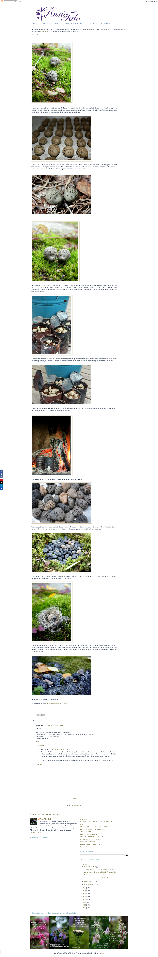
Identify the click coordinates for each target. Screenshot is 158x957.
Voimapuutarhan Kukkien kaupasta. (56, 703)
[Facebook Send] (1, 474)
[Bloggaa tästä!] (38, 715)
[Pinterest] (1, 480)
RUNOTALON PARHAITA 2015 (90, 839)
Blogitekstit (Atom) (76, 805)
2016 (84, 888)
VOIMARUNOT (105, 23)
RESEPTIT (84, 846)
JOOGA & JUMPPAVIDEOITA (90, 844)
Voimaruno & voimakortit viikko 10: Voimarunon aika (101, 878)
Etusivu (74, 799)
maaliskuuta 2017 (90, 867)
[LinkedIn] (1, 485)
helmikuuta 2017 (89, 881)
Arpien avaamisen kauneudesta (94, 875)
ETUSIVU (36, 23)
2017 (84, 864)
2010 (84, 905)
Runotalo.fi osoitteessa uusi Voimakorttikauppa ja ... (100, 869)
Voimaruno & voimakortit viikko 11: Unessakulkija (100, 872)
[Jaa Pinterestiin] (44, 715)
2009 (84, 908)
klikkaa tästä (44, 31)
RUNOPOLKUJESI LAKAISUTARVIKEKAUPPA (68, 23)
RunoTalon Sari (45, 819)
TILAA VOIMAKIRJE (91, 23)
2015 (84, 890)
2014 (84, 893)
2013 (84, 896)
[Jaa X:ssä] (40, 715)
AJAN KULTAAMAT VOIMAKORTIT (92, 829)
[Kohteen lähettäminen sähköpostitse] (37, 715)
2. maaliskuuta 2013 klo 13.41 (53, 725)
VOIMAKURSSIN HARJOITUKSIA (91, 837)
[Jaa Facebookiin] (42, 715)
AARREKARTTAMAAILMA (89, 834)
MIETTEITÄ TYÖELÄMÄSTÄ (89, 841)
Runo (82, 824)
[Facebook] (1, 471)
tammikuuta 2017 (90, 884)
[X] (1, 482)
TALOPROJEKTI (85, 831)
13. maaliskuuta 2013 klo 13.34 (58, 749)
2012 (84, 899)
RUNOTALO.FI (47, 23)
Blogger (101, 953)
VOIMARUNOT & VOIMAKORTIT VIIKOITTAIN (95, 827)
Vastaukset (41, 745)
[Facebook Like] (1, 477)
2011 (84, 902)
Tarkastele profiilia (35, 833)
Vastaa (38, 741)
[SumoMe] (1, 488)
